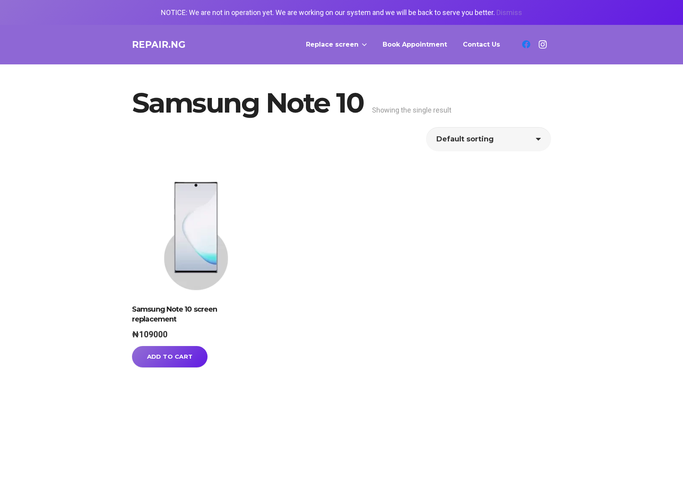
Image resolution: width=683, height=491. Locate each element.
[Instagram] (542, 44)
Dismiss (509, 12)
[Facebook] (526, 44)
